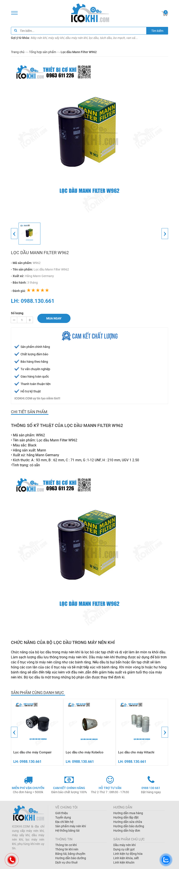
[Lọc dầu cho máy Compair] (37, 724)
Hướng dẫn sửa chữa (127, 822)
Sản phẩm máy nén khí (70, 826)
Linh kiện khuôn (123, 862)
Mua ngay (54, 318)
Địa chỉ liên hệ (64, 822)
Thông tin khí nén (66, 849)
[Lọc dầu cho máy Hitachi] (142, 724)
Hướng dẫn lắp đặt (126, 817)
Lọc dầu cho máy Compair (32, 752)
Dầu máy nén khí (124, 845)
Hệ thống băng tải (67, 830)
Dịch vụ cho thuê (66, 862)
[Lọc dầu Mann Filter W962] (89, 138)
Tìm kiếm (157, 31)
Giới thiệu (61, 813)
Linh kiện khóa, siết (126, 858)
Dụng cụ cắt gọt (124, 849)
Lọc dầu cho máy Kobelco (84, 752)
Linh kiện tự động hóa (128, 853)
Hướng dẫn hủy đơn (126, 830)
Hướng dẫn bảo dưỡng (128, 826)
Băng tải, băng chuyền (70, 853)
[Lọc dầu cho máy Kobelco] (89, 724)
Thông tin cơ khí (66, 845)
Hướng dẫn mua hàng (128, 813)
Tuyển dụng (63, 817)
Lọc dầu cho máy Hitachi (136, 752)
